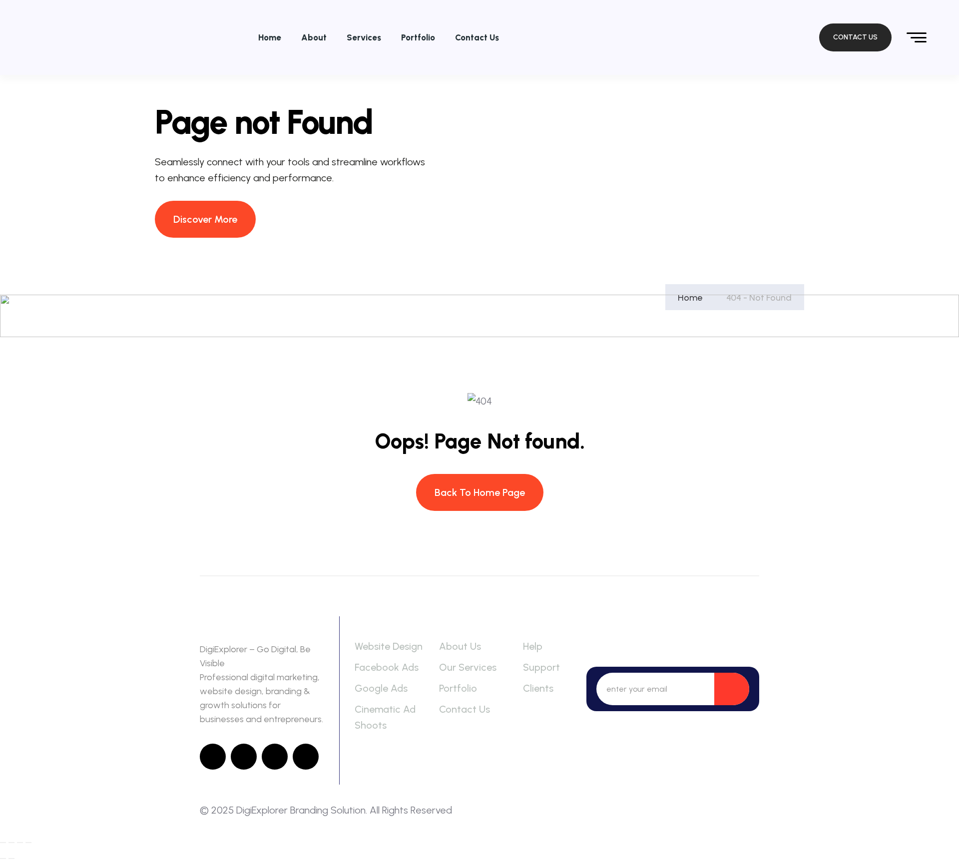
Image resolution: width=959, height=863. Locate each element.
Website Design (389, 646)
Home (269, 37)
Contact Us (477, 37)
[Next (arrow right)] (11, 858)
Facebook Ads (387, 667)
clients (538, 688)
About (314, 37)
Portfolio (418, 37)
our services (467, 667)
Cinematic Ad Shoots (385, 717)
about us (460, 646)
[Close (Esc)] (28, 842)
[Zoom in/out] (3, 842)
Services (364, 37)
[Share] (20, 842)
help (532, 646)
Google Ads (381, 688)
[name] (728, 37)
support (541, 667)
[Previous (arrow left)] (3, 858)
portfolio (458, 688)
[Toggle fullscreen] (11, 842)
